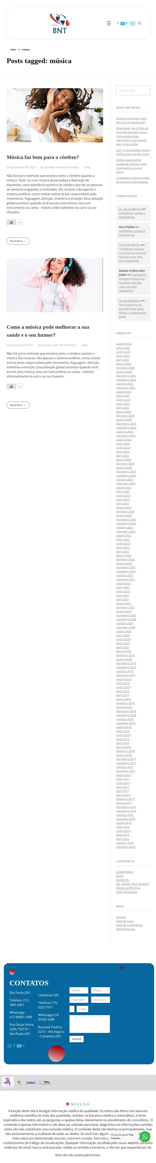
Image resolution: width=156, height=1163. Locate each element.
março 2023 (123, 507)
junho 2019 (123, 687)
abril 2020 (122, 647)
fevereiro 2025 (125, 416)
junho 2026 (123, 352)
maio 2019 (122, 691)
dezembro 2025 (126, 376)
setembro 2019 (125, 675)
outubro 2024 (124, 431)
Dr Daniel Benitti (129, 245)
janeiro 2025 (124, 420)
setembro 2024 (125, 435)
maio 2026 (122, 356)
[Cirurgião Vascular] (59, 22)
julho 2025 (123, 396)
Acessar (121, 917)
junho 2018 (123, 735)
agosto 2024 (123, 439)
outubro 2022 (124, 527)
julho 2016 (123, 827)
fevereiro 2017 (125, 799)
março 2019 (123, 699)
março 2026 (123, 364)
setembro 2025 (125, 388)
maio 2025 (122, 404)
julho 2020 (123, 635)
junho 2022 (123, 543)
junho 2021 (123, 591)
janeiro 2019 (124, 707)
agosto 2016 (123, 823)
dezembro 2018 (126, 711)
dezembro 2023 (126, 471)
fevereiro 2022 (125, 559)
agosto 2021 (123, 583)
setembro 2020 (125, 627)
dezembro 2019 (126, 663)
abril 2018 (122, 743)
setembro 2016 (125, 819)
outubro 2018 (124, 719)
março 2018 (123, 747)
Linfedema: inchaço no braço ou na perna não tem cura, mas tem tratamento (133, 282)
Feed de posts (125, 921)
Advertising (124, 872)
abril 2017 (122, 791)
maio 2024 (122, 451)
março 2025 (123, 412)
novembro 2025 (126, 380)
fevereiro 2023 (125, 511)
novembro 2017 (126, 763)
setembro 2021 (125, 579)
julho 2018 (123, 731)
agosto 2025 (123, 392)
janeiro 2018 (124, 755)
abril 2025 (122, 408)
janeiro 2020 (124, 659)
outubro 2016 (124, 815)
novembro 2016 (126, 811)
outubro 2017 (124, 767)
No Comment (70, 167)
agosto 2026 (123, 344)
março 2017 (123, 795)
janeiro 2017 (124, 803)
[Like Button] (11, 222)
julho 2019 (123, 683)
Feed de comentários (129, 925)
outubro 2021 (124, 575)
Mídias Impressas (128, 888)
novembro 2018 (126, 715)
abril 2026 (122, 360)
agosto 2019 (123, 679)
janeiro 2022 (124, 563)
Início (13, 49)
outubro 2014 (124, 843)
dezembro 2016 (126, 807)
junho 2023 (123, 495)
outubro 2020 (124, 623)
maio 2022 (122, 547)
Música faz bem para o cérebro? (43, 157)
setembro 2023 (125, 483)
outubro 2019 (124, 671)
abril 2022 (122, 551)
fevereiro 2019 (125, 703)
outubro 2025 (124, 384)
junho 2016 (123, 831)
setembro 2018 (125, 723)
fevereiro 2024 (125, 463)
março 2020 (123, 651)
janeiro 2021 (124, 611)
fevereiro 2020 (125, 655)
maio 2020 (122, 643)
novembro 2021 (126, 571)
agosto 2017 (123, 775)
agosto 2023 (123, 487)
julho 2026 (123, 348)
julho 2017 (123, 779)
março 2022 (123, 555)
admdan (50, 167)
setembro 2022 (125, 531)
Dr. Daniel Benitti (130, 209)
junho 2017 (123, 783)
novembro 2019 (126, 667)
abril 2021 (122, 599)
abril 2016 (122, 839)
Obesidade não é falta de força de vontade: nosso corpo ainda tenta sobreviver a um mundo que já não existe (132, 136)
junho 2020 (123, 639)
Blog (87, 167)
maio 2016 (122, 835)
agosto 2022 (123, 535)
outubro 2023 (124, 479)
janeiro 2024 (124, 467)
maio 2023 (122, 499)
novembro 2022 (126, 523)
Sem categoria (126, 892)
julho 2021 (123, 587)
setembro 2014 (125, 847)
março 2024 (123, 459)
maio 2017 (122, 787)
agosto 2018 (123, 727)
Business (122, 880)
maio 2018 (122, 739)
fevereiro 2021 (125, 607)
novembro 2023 (126, 475)
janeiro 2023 (124, 515)
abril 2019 (122, 695)
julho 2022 (123, 539)
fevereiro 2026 (125, 368)
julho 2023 (123, 491)
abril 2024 (122, 455)
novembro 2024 (126, 427)
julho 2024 (123, 443)
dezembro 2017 (126, 759)
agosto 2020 (123, 631)
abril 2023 (122, 503)
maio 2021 (122, 595)
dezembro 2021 (126, 567)
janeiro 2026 (124, 372)
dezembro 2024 (126, 424)
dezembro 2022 (126, 519)
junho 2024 (123, 447)
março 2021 (123, 603)
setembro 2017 (125, 771)
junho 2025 (123, 400)
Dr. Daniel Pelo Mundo (132, 884)
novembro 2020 (126, 619)
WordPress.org (125, 929)
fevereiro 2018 (125, 751)
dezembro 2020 (126, 615)
